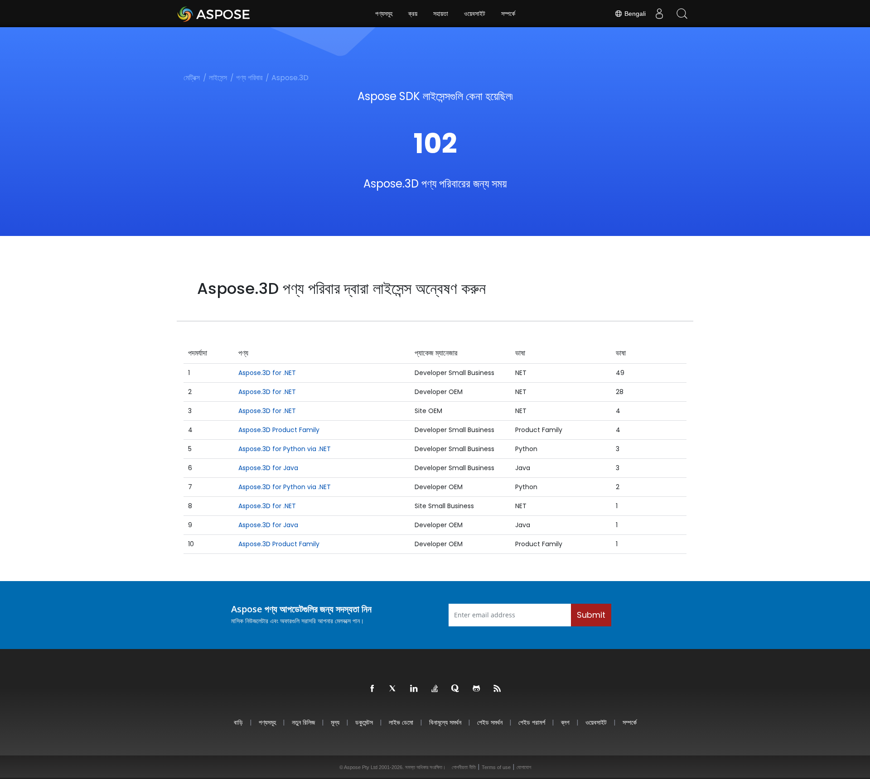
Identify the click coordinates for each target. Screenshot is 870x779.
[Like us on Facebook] (372, 689)
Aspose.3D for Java (268, 467)
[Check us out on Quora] (456, 689)
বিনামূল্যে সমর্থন (445, 722)
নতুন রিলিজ (303, 722)
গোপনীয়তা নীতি (464, 767)
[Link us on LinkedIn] (414, 689)
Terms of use (496, 767)
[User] (659, 13)
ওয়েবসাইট (474, 13)
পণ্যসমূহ (383, 13)
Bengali (634, 13)
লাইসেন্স (218, 77)
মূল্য (335, 722)
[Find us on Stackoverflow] (435, 689)
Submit (591, 614)
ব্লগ (565, 722)
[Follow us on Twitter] (393, 689)
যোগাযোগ (524, 767)
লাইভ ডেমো (401, 722)
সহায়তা (440, 13)
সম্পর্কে (508, 13)
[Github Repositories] (477, 689)
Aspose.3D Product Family (278, 429)
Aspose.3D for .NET (267, 372)
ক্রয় (412, 13)
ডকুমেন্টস (364, 722)
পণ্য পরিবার (249, 77)
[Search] (682, 13)
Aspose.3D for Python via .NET (284, 448)
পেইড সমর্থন (490, 722)
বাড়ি (238, 722)
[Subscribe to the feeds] (497, 689)
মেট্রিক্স (192, 77)
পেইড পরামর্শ (531, 722)
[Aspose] (214, 13)
